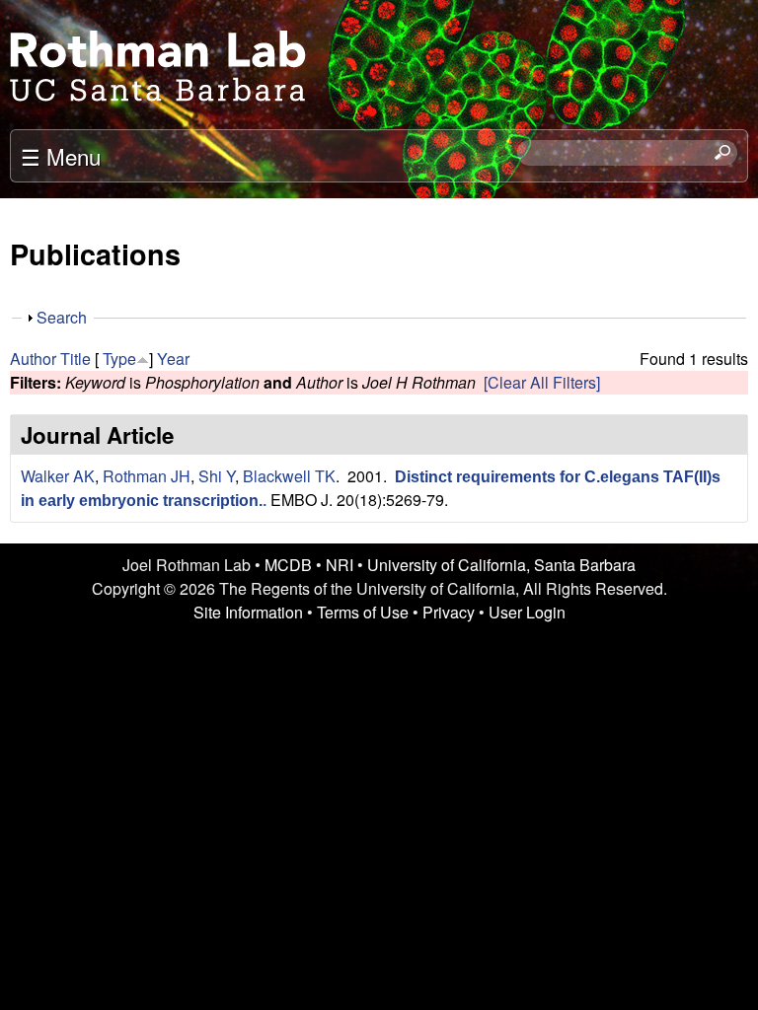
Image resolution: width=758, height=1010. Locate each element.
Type (119, 358)
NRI (339, 564)
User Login (527, 612)
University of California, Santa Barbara (501, 564)
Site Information (248, 612)
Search (62, 317)
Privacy (448, 612)
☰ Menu (61, 156)
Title (75, 358)
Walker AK (58, 476)
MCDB (288, 564)
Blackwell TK (289, 476)
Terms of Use (363, 612)
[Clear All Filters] (542, 382)
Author (33, 358)
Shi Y (216, 476)
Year (173, 358)
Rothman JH (146, 476)
